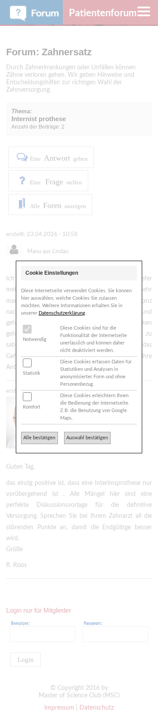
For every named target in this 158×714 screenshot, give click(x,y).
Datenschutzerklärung (62, 313)
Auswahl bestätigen (87, 437)
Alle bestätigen (39, 437)
